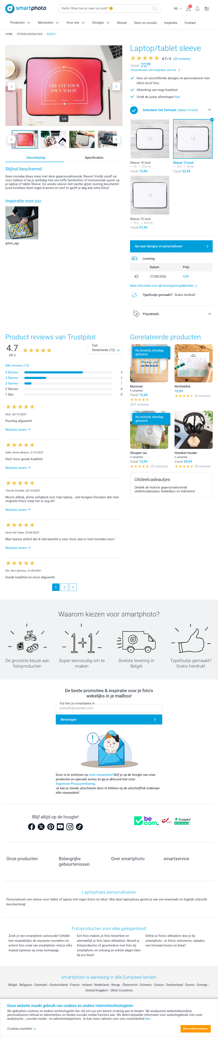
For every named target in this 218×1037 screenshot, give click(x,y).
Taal (95, 345)
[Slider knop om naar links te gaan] (11, 86)
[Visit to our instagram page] (69, 826)
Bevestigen (68, 720)
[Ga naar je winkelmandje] (206, 8)
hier (177, 97)
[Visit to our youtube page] (60, 826)
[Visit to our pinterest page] (50, 826)
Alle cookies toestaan (195, 1028)
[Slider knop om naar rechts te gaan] (116, 86)
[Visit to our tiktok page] (79, 826)
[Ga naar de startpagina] (25, 8)
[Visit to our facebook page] (31, 826)
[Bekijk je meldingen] (197, 8)
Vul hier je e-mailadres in (77, 703)
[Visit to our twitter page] (41, 826)
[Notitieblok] (194, 363)
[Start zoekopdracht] (155, 8)
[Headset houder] (194, 430)
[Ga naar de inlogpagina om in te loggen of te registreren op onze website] (188, 8)
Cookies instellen (19, 1029)
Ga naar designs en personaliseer (158, 246)
